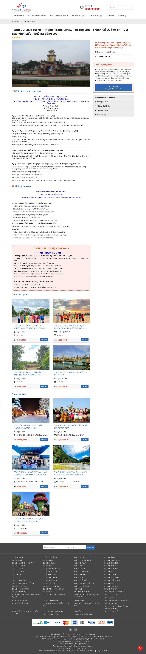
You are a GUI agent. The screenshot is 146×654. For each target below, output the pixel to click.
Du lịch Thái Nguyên (20, 589)
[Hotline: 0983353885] (140, 648)
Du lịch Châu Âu (80, 563)
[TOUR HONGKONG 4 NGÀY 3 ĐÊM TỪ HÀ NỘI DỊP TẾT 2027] (71, 410)
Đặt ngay (113, 87)
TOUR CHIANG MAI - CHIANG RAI (54, 595)
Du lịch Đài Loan (19, 569)
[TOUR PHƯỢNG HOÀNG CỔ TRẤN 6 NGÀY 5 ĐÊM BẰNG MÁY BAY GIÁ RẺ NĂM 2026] (30, 457)
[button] (132, 7)
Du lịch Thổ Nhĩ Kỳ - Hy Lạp (53, 589)
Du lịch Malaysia (50, 574)
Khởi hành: (99, 56)
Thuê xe (110, 16)
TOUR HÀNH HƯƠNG (50, 600)
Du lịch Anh (17, 560)
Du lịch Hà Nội (18, 572)
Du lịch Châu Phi (111, 563)
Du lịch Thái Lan (111, 586)
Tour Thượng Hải (111, 611)
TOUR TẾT (77, 611)
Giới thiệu (122, 16)
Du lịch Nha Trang (111, 577)
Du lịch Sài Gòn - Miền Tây (84, 583)
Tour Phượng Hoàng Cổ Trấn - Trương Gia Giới (116, 607)
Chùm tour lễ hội (50, 557)
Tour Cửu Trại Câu (111, 595)
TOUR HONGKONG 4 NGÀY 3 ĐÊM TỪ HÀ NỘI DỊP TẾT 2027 (70, 426)
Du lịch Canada (49, 563)
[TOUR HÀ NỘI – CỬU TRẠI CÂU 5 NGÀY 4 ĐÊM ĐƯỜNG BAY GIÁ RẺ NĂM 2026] (71, 457)
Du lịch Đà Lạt (79, 566)
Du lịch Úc (78, 589)
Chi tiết (44, 340)
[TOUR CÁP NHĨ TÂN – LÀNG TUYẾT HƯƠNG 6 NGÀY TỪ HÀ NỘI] (30, 410)
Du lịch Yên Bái (49, 592)
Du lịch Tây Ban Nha (51, 586)
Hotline (88, 6)
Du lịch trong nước (37, 16)
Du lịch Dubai (48, 566)
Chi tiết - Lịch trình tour (106, 97)
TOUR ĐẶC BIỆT (110, 598)
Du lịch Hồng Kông (81, 572)
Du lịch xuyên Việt (19, 592)
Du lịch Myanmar (50, 577)
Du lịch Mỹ (16, 577)
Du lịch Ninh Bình (50, 580)
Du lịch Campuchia (111, 560)
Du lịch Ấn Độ (110, 557)
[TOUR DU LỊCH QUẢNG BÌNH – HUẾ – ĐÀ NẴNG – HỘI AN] (71, 357)
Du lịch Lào (16, 574)
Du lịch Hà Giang (80, 569)
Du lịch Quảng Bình (28, 21)
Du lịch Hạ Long (110, 569)
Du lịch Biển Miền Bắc (82, 560)
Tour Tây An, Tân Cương (53, 611)
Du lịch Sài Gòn (49, 583)
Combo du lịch (78, 16)
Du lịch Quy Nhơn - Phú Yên (23, 583)
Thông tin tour (102, 102)
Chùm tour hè (18, 557)
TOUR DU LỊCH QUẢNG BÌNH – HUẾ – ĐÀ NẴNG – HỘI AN (70, 373)
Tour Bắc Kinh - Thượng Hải (115, 592)
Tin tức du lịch (96, 16)
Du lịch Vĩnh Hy (110, 589)
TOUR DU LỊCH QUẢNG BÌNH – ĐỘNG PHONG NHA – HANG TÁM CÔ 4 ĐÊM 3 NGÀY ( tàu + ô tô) (70, 326)
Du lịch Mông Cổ (80, 574)
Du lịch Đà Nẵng (111, 566)
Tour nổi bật (102, 115)
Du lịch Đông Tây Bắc (51, 569)
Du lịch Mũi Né (110, 574)
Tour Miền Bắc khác (20, 603)
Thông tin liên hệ (103, 106)
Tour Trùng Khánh (50, 614)
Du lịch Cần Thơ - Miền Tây (23, 563)
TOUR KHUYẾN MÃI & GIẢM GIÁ (115, 600)
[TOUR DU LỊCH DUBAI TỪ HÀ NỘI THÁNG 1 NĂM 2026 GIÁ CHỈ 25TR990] (30, 504)
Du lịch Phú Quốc (81, 580)
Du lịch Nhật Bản (19, 580)
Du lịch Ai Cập (79, 557)
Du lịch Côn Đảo (18, 566)
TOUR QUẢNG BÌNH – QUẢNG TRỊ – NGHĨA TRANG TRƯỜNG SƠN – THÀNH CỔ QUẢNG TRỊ (29, 326)
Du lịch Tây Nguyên (81, 586)
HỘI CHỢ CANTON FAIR (82, 592)
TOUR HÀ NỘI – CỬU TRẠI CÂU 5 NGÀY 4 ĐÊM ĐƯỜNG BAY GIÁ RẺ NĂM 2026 (70, 473)
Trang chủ (19, 16)
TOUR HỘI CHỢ (79, 600)
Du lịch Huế (109, 572)
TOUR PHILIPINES (110, 603)
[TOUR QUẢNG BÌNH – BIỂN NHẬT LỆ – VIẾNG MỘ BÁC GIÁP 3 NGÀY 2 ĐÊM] (30, 357)
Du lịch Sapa (109, 583)
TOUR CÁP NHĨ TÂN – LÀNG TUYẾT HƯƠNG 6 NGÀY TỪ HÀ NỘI (28, 426)
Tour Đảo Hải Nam (19, 600)
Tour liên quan (102, 110)
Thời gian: (99, 52)
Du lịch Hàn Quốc (50, 572)
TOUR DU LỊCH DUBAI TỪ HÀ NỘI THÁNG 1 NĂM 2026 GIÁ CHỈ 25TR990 (30, 520)
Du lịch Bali (48, 560)
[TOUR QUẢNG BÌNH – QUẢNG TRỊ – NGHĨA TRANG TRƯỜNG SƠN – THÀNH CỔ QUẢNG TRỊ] (30, 311)
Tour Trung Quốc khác (83, 614)
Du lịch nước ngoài (59, 16)
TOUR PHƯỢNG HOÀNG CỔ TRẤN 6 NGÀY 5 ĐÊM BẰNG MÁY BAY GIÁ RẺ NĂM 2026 (30, 473)
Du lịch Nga (78, 577)
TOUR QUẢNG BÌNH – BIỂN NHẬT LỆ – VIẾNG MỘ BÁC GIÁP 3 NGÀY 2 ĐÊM (29, 373)
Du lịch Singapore (19, 586)
